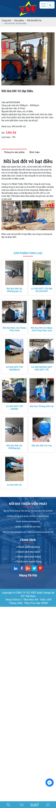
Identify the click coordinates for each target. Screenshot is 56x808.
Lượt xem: (6, 137)
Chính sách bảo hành (28, 551)
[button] (52, 35)
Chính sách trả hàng (28, 546)
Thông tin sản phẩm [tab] (14, 152)
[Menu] (43, 5)
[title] (8, 804)
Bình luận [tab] (34, 152)
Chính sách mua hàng (28, 556)
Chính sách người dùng (28, 561)
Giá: (3, 132)
